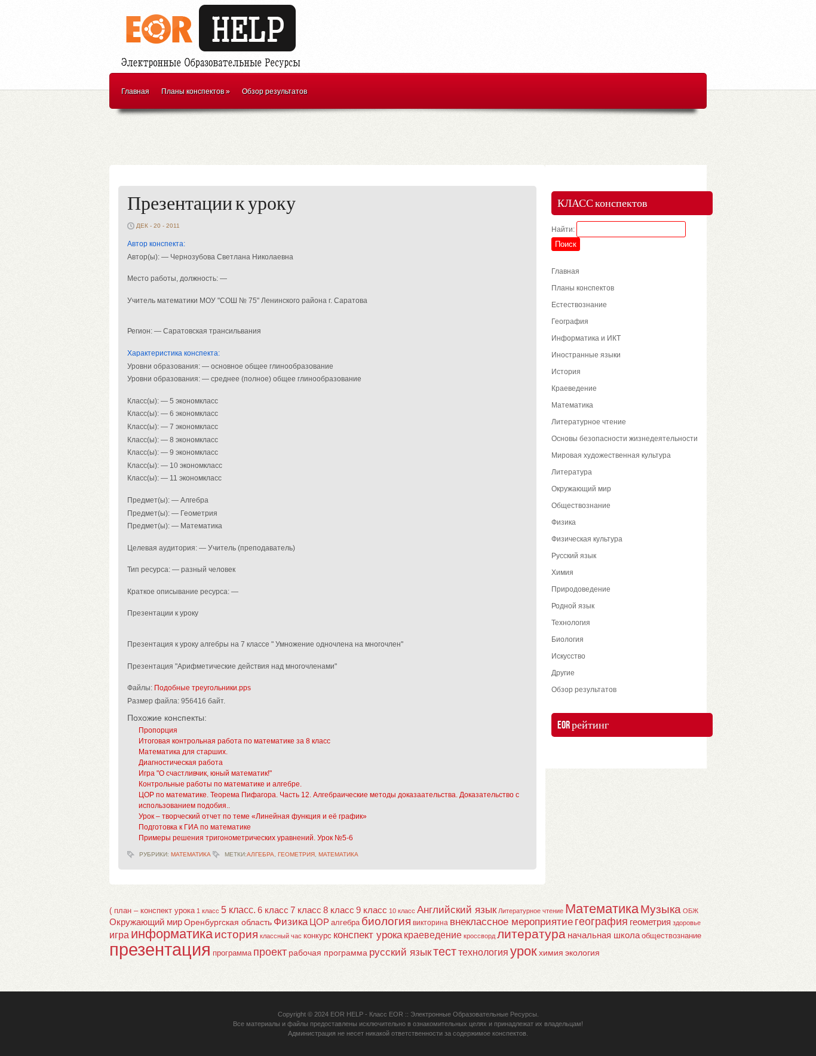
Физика (563, 522)
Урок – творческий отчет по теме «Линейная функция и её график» (253, 816)
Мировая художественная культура (611, 455)
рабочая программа (328, 952)
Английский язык (456, 910)
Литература (571, 472)
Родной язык (572, 606)
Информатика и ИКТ (586, 338)
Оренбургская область (228, 922)
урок (523, 951)
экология (582, 952)
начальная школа (603, 935)
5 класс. (238, 910)
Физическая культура (586, 539)
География (569, 321)
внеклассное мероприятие (511, 922)
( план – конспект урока (152, 910)
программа (232, 952)
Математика (191, 854)
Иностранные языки (586, 355)
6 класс (273, 910)
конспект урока (367, 935)
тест (444, 951)
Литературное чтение (588, 422)
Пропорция (158, 730)
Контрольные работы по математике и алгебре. (220, 784)
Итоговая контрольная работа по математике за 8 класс (234, 741)
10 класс (402, 910)
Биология (567, 639)
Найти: (563, 229)
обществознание (671, 936)
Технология (570, 623)
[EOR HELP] (213, 69)
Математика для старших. (183, 752)
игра (119, 935)
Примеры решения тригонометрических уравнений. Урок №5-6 (246, 838)
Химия (562, 572)
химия (551, 952)
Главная (135, 91)
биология (386, 921)
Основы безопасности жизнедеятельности (624, 438)
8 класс (338, 910)
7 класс (305, 910)
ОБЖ (690, 910)
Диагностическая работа (181, 762)
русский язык (400, 952)
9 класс (371, 910)
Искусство (568, 656)
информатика (172, 933)
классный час (281, 935)
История (566, 372)
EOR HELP (346, 1014)
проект (270, 951)
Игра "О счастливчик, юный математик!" (205, 773)
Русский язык (573, 556)
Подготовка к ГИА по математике (195, 827)
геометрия (296, 854)
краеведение (433, 934)
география (601, 922)
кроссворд (479, 935)
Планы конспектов (195, 91)
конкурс (317, 935)
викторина (430, 923)
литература (531, 934)
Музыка (660, 909)
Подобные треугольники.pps (202, 688)
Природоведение (581, 589)
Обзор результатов (274, 91)
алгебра (260, 854)
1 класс (208, 910)
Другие (563, 673)
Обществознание (581, 505)
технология (483, 952)
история (236, 934)
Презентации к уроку (211, 204)
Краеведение (574, 388)
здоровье (687, 922)
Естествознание (579, 305)
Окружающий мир (581, 489)
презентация (160, 949)
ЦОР (319, 922)
